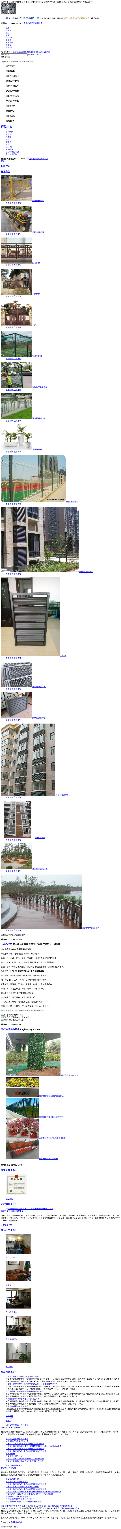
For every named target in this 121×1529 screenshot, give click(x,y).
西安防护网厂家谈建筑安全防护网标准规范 (24, 1502)
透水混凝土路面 (19, 52)
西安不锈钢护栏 (39, 418)
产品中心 (9, 38)
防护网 (8, 30)
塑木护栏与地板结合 (90, 928)
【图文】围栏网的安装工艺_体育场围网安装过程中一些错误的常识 (33, 1446)
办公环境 (6, 1230)
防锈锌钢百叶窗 (39, 718)
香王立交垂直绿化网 (69, 1075)
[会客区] (18, 1280)
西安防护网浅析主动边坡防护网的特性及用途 (24, 1461)
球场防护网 (37, 356)
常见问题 (5, 1371)
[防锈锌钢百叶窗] (16, 718)
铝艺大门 (9, 147)
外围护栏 (36, 294)
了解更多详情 (6, 1225)
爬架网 (8, 134)
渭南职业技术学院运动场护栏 (51, 1117)
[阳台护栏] (16, 263)
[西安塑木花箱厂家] (16, 869)
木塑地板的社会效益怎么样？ (18, 1406)
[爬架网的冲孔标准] (14, 1465)
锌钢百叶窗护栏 (62, 795)
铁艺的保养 (10, 1454)
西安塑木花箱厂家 (40, 869)
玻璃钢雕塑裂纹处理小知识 (17, 1441)
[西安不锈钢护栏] (16, 418)
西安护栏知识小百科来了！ (12, 1427)
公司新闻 (9, 1416)
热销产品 (5, 166)
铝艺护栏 (9, 149)
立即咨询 (17, 203)
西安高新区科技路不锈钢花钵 (51, 1096)
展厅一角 (9, 1367)
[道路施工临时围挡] (16, 387)
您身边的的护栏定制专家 (32, 23)
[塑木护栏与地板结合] (41, 928)
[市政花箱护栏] (16, 232)
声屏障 (8, 137)
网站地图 (64, 1506)
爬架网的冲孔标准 (8, 1468)
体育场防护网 (72, 502)
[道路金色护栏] (16, 201)
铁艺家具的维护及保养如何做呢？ (20, 1499)
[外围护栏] (16, 294)
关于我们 (9, 45)
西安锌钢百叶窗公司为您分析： (19, 1497)
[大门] (16, 325)
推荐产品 (5, 171)
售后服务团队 (11, 1339)
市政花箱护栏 (44, 52)
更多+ (3, 161)
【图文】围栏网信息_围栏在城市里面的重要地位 (26, 1451)
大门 (34, 325)
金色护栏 (9, 132)
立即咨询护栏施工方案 (38, 159)
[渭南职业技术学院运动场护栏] (22, 1117)
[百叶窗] (30, 656)
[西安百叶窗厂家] (16, 687)
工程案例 (9, 42)
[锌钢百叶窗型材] (40, 572)
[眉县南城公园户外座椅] (22, 1159)
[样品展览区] (18, 1253)
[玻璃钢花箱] (16, 449)
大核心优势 (7, 944)
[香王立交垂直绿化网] (33, 1075)
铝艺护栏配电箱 (12, 152)
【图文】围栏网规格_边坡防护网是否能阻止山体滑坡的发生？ (32, 1384)
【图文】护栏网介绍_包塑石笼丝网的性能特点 (25, 1444)
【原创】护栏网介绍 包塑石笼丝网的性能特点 (25, 1459)
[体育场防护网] (33, 502)
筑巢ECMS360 (16, 1522)
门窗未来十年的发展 (14, 1456)
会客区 (8, 1285)
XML (70, 1506)
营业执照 (9, 1199)
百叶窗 (63, 656)
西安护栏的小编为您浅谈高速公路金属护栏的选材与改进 (29, 1494)
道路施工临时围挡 (40, 387)
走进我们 (5, 1204)
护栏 (7, 33)
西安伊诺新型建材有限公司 (12, 1211)
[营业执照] (16, 1194)
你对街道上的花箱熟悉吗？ (17, 1482)
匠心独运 (10, 1029)
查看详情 (10, 203)
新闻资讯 (9, 40)
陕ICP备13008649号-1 (70, 1508)
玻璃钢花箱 (37, 449)
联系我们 (9, 47)
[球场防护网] (16, 356)
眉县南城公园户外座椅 (48, 1159)
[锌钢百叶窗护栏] (28, 795)
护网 (7, 35)
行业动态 (9, 1418)
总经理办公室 (11, 1312)
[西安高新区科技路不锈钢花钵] (22, 1096)
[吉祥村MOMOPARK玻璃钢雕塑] (22, 1138)
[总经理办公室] (18, 1307)
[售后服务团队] (18, 1334)
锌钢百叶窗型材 (86, 572)
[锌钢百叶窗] (18, 838)
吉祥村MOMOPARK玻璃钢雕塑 (52, 1138)
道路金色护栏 (32, 52)
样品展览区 (10, 1257)
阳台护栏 (36, 263)
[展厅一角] (18, 1362)
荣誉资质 (6, 1170)
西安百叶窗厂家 (39, 687)
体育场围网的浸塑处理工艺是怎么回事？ (23, 1399)
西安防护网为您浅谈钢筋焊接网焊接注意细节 (24, 1391)
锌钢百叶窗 (40, 838)
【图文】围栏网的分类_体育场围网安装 (22, 1377)
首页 (7, 28)
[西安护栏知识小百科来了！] (18, 1425)
